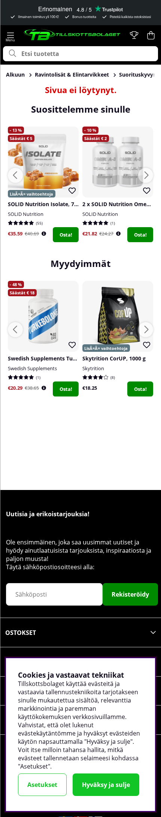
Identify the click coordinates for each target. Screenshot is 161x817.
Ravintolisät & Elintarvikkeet (72, 74)
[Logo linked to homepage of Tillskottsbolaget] (72, 35)
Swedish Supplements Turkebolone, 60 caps (64, 358)
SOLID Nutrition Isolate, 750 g (46, 204)
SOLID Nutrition (25, 214)
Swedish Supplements (32, 368)
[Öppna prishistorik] (44, 234)
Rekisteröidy (130, 594)
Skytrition (93, 368)
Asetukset (42, 785)
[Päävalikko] (10, 35)
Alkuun (15, 74)
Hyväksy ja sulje (106, 785)
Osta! (66, 234)
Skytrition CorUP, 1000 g (114, 358)
